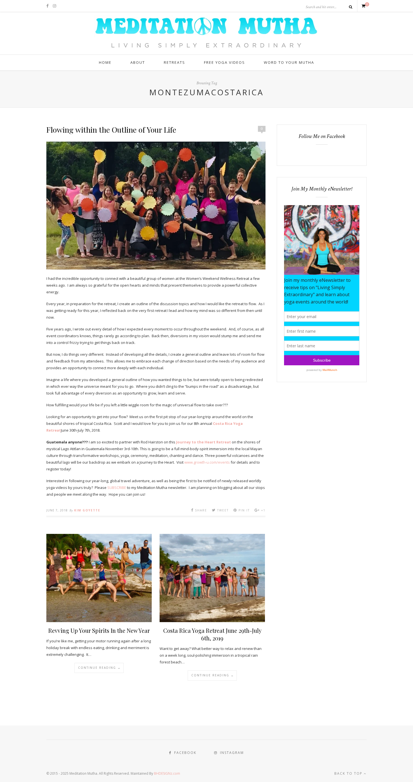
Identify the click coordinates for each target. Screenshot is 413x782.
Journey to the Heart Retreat (204, 442)
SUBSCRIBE (116, 487)
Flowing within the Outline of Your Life (111, 129)
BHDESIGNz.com (167, 773)
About (137, 62)
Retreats (174, 62)
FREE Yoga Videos (224, 62)
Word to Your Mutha (289, 62)
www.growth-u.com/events (207, 462)
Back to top (349, 773)
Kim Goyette (87, 510)
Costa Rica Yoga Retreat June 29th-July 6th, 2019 (212, 634)
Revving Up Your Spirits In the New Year (99, 630)
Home (105, 62)
